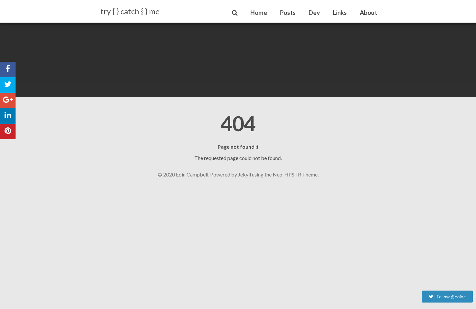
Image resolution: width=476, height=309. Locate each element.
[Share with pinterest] (8, 131)
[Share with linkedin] (8, 116)
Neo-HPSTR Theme (295, 174)
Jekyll (244, 174)
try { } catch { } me (130, 11)
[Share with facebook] (8, 69)
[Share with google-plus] (8, 100)
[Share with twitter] (8, 85)
